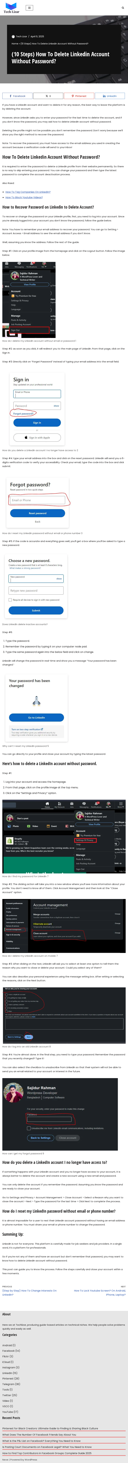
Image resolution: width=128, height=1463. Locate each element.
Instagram (8, 1367)
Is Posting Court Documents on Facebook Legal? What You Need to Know (47, 1447)
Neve (5, 1459)
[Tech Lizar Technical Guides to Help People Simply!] (11, 7)
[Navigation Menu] (29, 7)
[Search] (123, 8)
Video (5, 1401)
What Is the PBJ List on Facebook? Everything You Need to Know (41, 1441)
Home (15, 43)
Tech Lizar (21, 36)
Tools (5, 1389)
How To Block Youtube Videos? (24, 197)
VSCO (5, 1406)
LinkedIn (7, 1373)
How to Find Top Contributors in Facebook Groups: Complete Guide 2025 (46, 1453)
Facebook (8, 1351)
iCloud (6, 1362)
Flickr (5, 1356)
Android (7, 1345)
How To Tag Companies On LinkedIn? (28, 192)
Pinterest (8, 1378)
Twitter (6, 1395)
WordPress (31, 1459)
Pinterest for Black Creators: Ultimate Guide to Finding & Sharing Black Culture (50, 1428)
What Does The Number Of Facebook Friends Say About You (39, 1434)
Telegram (8, 1384)
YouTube (7, 1412)
